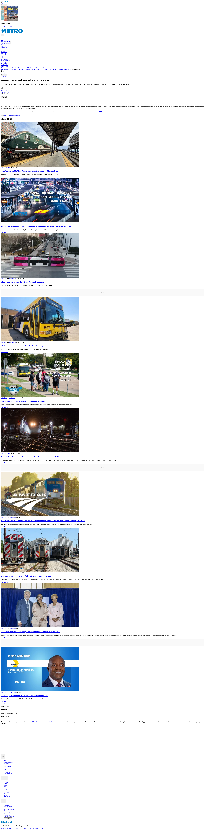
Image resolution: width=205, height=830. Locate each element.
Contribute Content (35, 69)
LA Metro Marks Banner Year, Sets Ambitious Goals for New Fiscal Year (30, 632)
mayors (6, 115)
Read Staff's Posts (5, 92)
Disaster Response (5, 41)
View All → (4, 703)
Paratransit (3, 53)
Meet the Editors (11, 69)
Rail (2, 56)
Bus (2, 38)
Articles (15, 1)
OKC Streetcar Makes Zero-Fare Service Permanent (22, 282)
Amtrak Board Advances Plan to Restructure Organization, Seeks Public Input (33, 457)
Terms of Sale (18, 828)
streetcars (10, 115)
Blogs (10, 67)
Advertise (17, 69)
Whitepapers (38, 67)
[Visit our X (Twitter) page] (4, 710)
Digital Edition (10, 26)
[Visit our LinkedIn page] (3, 710)
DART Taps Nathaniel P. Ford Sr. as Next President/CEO (24, 696)
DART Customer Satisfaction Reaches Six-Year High (22, 346)
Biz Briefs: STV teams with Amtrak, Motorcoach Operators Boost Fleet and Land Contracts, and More (43, 521)
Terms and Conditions (66, 69)
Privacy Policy (57, 69)
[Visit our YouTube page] (6, 710)
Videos (13, 67)
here (100, 111)
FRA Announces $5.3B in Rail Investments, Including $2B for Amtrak (29, 171)
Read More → (4, 177)
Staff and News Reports (11, 572)
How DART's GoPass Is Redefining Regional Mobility (23, 401)
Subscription (4, 69)
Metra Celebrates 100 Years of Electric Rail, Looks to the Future (27, 576)
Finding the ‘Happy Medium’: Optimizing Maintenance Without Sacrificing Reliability (36, 226)
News (11, 1)
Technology (4, 62)
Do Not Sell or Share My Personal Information (33, 828)
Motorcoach (4, 47)
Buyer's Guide (48, 67)
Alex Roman (8, 167)
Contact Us (50, 69)
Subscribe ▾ (4, 4)
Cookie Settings (76, 69)
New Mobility (4, 50)
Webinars (32, 67)
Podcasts (25, 67)
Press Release (44, 69)
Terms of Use (11, 828)
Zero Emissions (4, 65)
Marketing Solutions (25, 69)
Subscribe (3, 26)
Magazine (3, 67)
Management (4, 44)
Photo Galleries (19, 67)
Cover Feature (6, 1)
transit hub (15, 115)
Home (2, 76)
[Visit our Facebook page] (1, 710)
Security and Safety (5, 59)
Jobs (28, 67)
